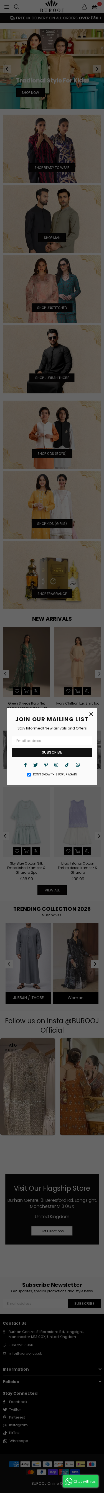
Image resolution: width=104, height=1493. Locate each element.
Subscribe (52, 752)
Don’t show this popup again (55, 775)
